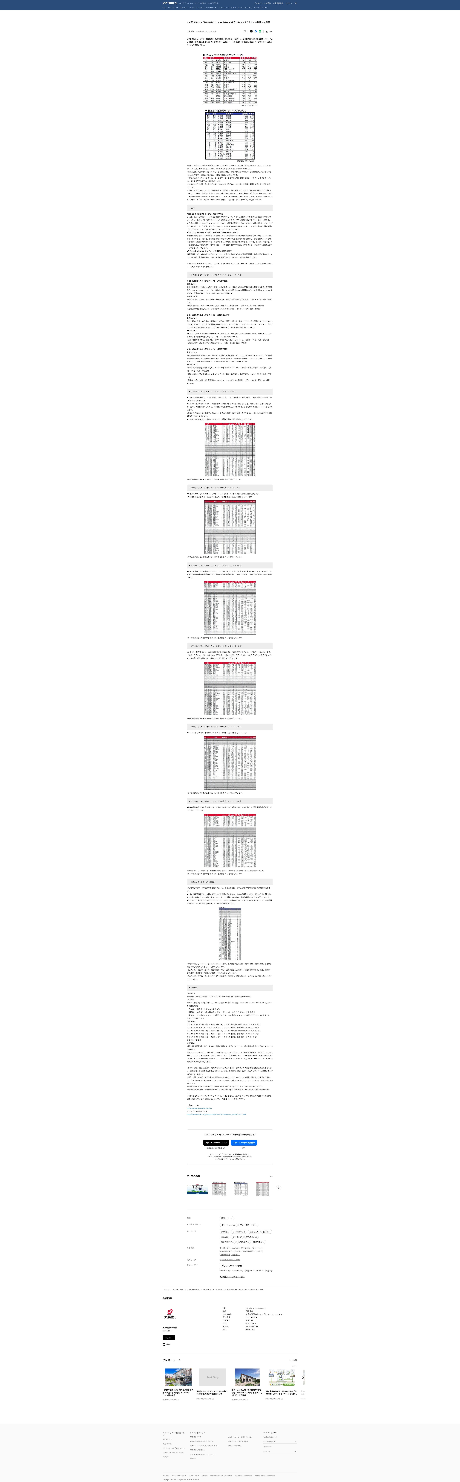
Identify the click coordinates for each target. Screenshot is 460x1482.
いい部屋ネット (239, 1232)
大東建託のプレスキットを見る (232, 1277)
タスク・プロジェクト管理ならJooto (239, 1437)
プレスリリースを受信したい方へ (173, 1448)
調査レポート (226, 1218)
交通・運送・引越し (248, 1225)
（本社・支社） (257, 1248)
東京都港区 (245, 1248)
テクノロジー (173, 7)
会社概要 (166, 1475)
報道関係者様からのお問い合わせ (221, 1475)
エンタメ (200, 7)
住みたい (266, 1232)
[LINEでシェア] (260, 31)
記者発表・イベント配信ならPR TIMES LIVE (204, 1446)
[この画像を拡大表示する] (197, 1189)
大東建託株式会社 (193, 1289)
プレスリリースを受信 (262, 3)
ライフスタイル (237, 7)
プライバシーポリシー (179, 1475)
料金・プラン (167, 1444)
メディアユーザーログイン (216, 1143)
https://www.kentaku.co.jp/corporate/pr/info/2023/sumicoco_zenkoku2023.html (216, 1114)
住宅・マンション (228, 1225)
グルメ (256, 7)
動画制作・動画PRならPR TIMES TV (201, 1441)
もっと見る (293, 1360)
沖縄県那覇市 (258, 1242)
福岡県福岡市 (243, 1242)
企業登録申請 (278, 3)
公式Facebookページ (270, 1437)
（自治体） (235, 1248)
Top (164, 7)
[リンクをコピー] (271, 31)
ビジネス (248, 7)
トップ (166, 1289)
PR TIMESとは (167, 1439)
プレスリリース (177, 1289)
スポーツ (265, 7)
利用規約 (204, 1475)
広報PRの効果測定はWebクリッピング (202, 1454)
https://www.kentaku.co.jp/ (230, 1260)
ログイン (289, 3)
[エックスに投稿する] (251, 31)
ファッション (223, 7)
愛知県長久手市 (227, 1242)
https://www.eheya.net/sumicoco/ (199, 1108)
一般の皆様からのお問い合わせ (265, 1475)
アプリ (192, 7)
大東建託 (225, 1232)
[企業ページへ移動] (170, 1315)
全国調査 (225, 1237)
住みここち (254, 1232)
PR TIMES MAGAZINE (197, 1450)
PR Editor (193, 1459)
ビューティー (211, 7)
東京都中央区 (251, 1237)
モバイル (183, 7)
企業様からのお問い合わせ (243, 1475)
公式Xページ (267, 1447)
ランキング (237, 1237)
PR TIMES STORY (195, 1437)
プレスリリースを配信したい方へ (173, 1452)
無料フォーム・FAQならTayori (238, 1441)
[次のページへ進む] (278, 1187)
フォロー (168, 1338)
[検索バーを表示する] (295, 3)
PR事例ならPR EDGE (234, 1446)
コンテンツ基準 (194, 1475)
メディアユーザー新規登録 (244, 1143)
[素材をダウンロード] (267, 31)
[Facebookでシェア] (256, 31)
